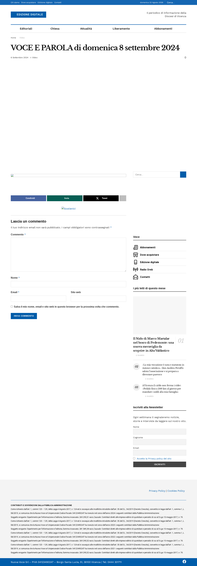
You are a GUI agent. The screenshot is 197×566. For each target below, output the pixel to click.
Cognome (138, 437)
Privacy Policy (157, 490)
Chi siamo (15, 2)
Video (22, 38)
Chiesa (54, 28)
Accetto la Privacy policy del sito (154, 458)
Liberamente (121, 28)
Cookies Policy (176, 490)
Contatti (57, 2)
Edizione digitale (45, 2)
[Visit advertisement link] (68, 181)
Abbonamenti (163, 28)
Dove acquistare (28, 2)
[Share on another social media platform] (122, 198)
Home (13, 38)
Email (15, 292)
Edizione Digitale (29, 14)
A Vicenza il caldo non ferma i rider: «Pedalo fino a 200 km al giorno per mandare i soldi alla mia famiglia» (161, 388)
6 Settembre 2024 (19, 57)
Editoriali (26, 28)
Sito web (76, 292)
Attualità (86, 28)
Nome (15, 277)
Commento (18, 234)
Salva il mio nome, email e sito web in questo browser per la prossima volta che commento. (66, 306)
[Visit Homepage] (98, 14)
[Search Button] (184, 2)
